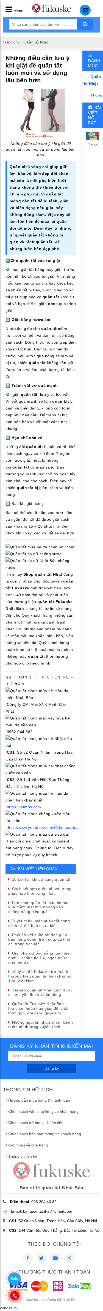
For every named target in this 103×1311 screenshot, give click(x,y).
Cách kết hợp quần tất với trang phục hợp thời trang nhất (39, 891)
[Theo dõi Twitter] (41, 1258)
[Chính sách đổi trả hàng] (92, 139)
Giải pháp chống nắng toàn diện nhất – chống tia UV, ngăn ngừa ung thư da (40, 958)
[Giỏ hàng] (85, 14)
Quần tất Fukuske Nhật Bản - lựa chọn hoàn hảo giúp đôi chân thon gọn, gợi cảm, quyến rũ (39, 1008)
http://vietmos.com (24, 807)
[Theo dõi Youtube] (55, 1258)
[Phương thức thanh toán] (50, 1291)
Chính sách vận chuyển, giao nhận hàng (43, 1111)
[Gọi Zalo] (14, 1279)
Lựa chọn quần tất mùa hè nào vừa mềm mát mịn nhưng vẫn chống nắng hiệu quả (39, 907)
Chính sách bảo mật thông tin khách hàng (44, 1134)
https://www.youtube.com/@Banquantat (42, 827)
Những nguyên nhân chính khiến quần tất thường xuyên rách (40, 1024)
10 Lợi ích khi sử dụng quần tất (41, 879)
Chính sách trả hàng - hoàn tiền (35, 1122)
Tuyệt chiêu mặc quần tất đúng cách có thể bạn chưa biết (39, 923)
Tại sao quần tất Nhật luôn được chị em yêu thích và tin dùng (40, 992)
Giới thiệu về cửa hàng (28, 1145)
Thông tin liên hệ (22, 1156)
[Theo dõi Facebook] (27, 1258)
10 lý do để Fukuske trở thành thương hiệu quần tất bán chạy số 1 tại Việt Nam (39, 976)
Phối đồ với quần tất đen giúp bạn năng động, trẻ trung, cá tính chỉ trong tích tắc (39, 939)
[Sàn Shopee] (68, 1258)
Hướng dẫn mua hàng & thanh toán (39, 1100)
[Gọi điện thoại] (15, 1295)
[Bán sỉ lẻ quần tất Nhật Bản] (51, 11)
